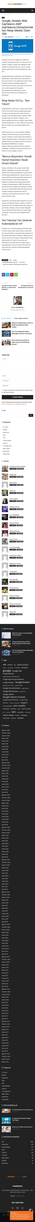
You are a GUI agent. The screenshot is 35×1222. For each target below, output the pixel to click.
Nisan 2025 (5, 773)
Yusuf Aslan (13, 571)
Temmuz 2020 (6, 927)
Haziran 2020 (6, 930)
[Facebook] (3, 274)
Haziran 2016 (6, 1059)
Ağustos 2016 (6, 1054)
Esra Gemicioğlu (15, 547)
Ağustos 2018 (6, 989)
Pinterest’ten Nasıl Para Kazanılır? (22, 1127)
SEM (4, 435)
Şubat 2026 (5, 746)
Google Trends (24, 700)
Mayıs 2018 (5, 997)
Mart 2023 (5, 841)
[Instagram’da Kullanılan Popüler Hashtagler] (6, 1120)
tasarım (17, 715)
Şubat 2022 (5, 876)
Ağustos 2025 (6, 762)
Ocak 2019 (5, 975)
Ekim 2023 (5, 822)
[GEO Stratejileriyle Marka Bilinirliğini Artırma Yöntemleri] (6, 334)
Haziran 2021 (6, 897)
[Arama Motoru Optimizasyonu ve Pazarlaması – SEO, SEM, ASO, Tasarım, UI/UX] (17, 4)
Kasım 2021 (5, 884)
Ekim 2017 (5, 1016)
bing (15, 665)
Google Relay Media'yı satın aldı (10, 262)
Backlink (10, 665)
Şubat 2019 (5, 973)
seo (14, 712)
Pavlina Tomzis (14, 523)
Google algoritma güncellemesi (13, 679)
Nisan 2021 (5, 903)
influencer (5, 703)
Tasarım (5, 443)
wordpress (24, 715)
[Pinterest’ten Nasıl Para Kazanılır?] (6, 1129)
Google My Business (10, 691)
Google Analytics (8, 682)
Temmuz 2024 (6, 797)
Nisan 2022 (5, 870)
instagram (23, 703)
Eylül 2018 (5, 986)
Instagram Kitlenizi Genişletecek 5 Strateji (25, 286)
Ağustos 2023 (6, 827)
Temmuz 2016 (6, 1056)
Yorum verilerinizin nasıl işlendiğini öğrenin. (14, 404)
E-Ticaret (5, 427)
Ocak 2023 (5, 846)
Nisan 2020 (5, 935)
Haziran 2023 (6, 833)
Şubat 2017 (5, 1037)
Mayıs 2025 (5, 771)
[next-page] (6, 349)
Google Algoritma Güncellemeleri (11, 676)
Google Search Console (14, 697)
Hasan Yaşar (14, 539)
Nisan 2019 (5, 967)
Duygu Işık (13, 474)
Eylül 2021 (5, 889)
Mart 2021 (5, 905)
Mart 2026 (5, 744)
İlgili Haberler (7, 318)
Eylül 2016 (5, 1051)
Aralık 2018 (5, 978)
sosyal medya (8, 715)
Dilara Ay (12, 491)
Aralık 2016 (5, 1043)
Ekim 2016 (5, 1048)
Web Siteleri (6, 448)
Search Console (26, 709)
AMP (20, 62)
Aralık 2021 (5, 881)
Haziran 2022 (6, 865)
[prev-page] (3, 349)
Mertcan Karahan (15, 604)
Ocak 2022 (5, 878)
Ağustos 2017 (6, 1021)
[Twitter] (8, 274)
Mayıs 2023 (5, 835)
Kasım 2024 (5, 787)
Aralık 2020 (5, 913)
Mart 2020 (5, 938)
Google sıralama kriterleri (11, 700)
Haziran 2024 (6, 800)
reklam (18, 709)
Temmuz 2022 (6, 862)
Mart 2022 (5, 873)
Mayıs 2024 (5, 803)
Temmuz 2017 (6, 1024)
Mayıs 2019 (5, 965)
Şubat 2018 (5, 1005)
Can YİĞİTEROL (14, 515)
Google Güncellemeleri (11, 688)
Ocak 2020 (5, 943)
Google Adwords (8, 674)
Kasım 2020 (5, 916)
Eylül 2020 (5, 921)
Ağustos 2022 (6, 859)
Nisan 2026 (5, 741)
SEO (10, 15)
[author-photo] (17, 305)
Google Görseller (19, 685)
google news (22, 691)
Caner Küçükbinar (9, 36)
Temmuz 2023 (6, 830)
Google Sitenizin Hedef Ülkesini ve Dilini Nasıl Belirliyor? (9, 287)
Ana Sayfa (4, 15)
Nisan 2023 (5, 838)
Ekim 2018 (5, 983)
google (15, 260)
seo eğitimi (20, 712)
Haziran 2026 (6, 736)
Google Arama (22, 682)
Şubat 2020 (5, 940)
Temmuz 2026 (6, 733)
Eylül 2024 (5, 792)
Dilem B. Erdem (14, 596)
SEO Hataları (28, 712)
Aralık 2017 (5, 1010)
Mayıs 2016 (5, 1062)
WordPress (6, 451)
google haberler (25, 688)
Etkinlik (5, 430)
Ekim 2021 (5, 886)
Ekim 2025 (5, 757)
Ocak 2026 (5, 749)
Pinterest (13, 709)
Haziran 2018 (6, 994)
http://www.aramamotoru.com (17, 309)
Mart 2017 (5, 1035)
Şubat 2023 (5, 843)
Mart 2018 (5, 1002)
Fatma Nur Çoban (15, 555)
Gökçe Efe (13, 612)
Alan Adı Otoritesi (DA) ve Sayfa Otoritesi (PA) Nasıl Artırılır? (20, 342)
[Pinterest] (12, 274)
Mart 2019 (5, 970)
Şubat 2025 (5, 779)
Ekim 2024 (5, 789)
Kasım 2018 (5, 981)
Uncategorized (7, 446)
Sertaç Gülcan (14, 588)
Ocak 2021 (5, 911)
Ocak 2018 (5, 1008)
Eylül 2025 (5, 760)
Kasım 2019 (5, 948)
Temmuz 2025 (6, 765)
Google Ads (17, 671)
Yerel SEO (13, 718)
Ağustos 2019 (6, 957)
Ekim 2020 (5, 919)
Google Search (8, 694)
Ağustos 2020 (6, 924)
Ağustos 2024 (6, 795)
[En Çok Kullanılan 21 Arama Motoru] (6, 1111)
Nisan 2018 (5, 1000)
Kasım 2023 (5, 819)
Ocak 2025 (5, 781)
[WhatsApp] (16, 274)
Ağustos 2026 (6, 730)
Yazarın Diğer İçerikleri (21, 318)
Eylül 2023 (5, 824)
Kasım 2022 (5, 851)
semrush (8, 712)
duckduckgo (10, 667)
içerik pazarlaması (7, 706)
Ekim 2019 (5, 951)
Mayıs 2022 (5, 868)
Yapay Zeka (6, 454)
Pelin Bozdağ (14, 580)
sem (4, 712)
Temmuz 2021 (6, 895)
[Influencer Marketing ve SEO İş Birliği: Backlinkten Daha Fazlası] (6, 325)
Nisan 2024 (5, 806)
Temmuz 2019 (6, 959)
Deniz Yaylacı (14, 499)
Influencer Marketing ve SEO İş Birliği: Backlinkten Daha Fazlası (22, 325)
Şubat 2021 (5, 908)
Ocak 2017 (5, 1040)
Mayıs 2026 (5, 738)
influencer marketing (14, 703)
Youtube (20, 718)
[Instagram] (17, 1208)
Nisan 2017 (5, 1032)
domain (4, 667)
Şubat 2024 (5, 811)
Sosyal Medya (7, 440)
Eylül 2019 (5, 954)
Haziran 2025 (6, 768)
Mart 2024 (5, 808)
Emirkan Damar (15, 507)
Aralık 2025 (5, 752)
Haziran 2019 (6, 962)
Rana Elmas (13, 483)
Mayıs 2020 (5, 932)
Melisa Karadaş (14, 531)
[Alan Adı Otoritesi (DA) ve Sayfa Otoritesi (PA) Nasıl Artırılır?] (6, 342)
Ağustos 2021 (6, 892)
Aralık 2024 (5, 784)
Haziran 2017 (6, 1027)
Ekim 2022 (5, 854)
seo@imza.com (20, 1196)
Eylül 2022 (5, 857)
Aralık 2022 (5, 849)
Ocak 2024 (5, 814)
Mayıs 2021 (5, 900)
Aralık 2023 (5, 816)
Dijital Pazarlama (22, 665)
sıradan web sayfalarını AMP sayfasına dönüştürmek (15, 264)
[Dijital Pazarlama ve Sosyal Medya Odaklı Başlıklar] (6, 635)
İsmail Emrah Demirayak (17, 466)
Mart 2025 (5, 776)
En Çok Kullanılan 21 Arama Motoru (22, 1109)
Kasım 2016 (5, 1045)
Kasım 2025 (5, 754)
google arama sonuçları (8, 685)
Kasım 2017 (5, 1013)
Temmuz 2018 (6, 992)
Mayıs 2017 (5, 1029)
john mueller (19, 706)
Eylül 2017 (5, 1019)
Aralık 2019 (5, 946)
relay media (22, 262)
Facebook (24, 668)
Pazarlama (6, 432)
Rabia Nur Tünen (15, 563)
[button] (3, 10)
